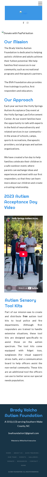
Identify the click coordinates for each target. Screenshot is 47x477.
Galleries (33, 457)
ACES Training (32, 453)
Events (22, 457)
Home (8, 453)
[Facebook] (23, 23)
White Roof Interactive (28, 441)
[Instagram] (27, 23)
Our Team (12, 457)
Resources (22, 461)
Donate (10, 461)
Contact (34, 461)
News (23, 465)
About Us (18, 453)
